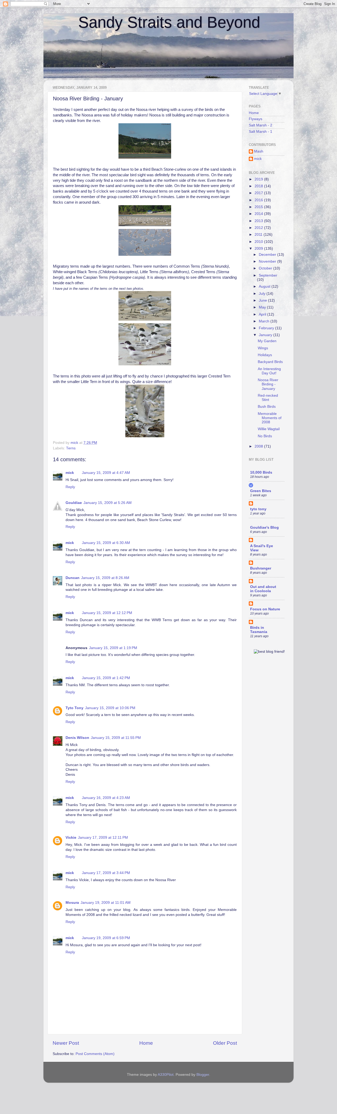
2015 (259, 207)
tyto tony (258, 509)
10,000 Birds (261, 472)
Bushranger (260, 568)
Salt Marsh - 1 (260, 132)
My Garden (267, 341)
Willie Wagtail (269, 429)
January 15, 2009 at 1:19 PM (113, 648)
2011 (259, 235)
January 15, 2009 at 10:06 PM (110, 708)
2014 (259, 214)
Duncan (73, 578)
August (265, 286)
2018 (259, 186)
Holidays (265, 355)
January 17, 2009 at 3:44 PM (106, 873)
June (263, 300)
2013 (259, 221)
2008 (259, 446)
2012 (259, 228)
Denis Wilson (77, 738)
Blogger (202, 1075)
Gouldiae (74, 503)
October (266, 268)
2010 (259, 242)
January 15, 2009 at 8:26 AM (105, 578)
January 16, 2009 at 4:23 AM (106, 798)
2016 (259, 200)
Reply (70, 487)
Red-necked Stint (268, 398)
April (263, 314)
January (266, 335)
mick (70, 473)
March (264, 321)
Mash (258, 151)
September (268, 275)
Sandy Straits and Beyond (169, 22)
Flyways (255, 119)
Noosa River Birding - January (268, 384)
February (267, 328)
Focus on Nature (265, 609)
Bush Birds (267, 407)
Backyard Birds (270, 362)
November (268, 261)
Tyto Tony (74, 708)
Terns (71, 448)
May (263, 307)
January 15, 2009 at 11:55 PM (116, 738)
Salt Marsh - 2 (260, 125)
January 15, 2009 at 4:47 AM (106, 473)
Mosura (72, 903)
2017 (259, 193)
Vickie (71, 838)
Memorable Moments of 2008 (269, 418)
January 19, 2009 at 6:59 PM (106, 938)
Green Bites (260, 491)
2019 (259, 179)
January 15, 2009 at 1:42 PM (106, 678)
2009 (259, 249)
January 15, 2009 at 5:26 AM (107, 503)
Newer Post (66, 1043)
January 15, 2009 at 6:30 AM (106, 543)
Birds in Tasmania (258, 630)
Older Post (225, 1043)
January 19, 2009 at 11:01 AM (106, 903)
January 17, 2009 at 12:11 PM (103, 838)
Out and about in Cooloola (263, 589)
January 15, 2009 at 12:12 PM (107, 613)
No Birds (265, 436)
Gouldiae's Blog (264, 527)
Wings (263, 348)
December (268, 255)
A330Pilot (166, 1075)
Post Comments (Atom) (95, 1054)
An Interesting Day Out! (269, 371)
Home (146, 1043)
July (262, 294)
